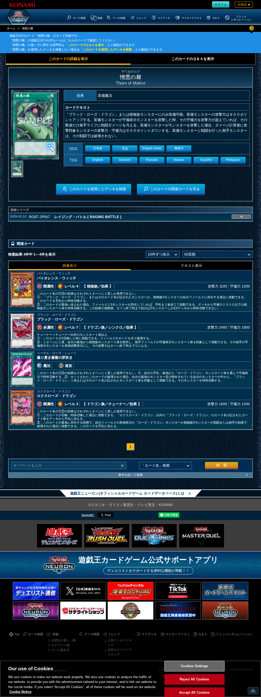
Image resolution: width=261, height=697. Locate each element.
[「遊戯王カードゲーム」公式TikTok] (178, 591)
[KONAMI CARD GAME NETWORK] (36, 611)
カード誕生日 (60, 650)
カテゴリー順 (60, 645)
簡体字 (179, 148)
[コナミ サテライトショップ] (83, 611)
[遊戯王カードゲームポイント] (225, 591)
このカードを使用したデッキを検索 (107, 49)
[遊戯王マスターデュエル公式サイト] (202, 535)
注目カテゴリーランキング (120, 652)
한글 (125, 148)
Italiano (179, 160)
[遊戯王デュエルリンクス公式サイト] (154, 535)
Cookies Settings (194, 666)
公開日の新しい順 (63, 640)
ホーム (11, 28)
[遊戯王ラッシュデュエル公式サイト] (107, 535)
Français (152, 160)
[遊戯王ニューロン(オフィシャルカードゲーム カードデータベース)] (18, 17)
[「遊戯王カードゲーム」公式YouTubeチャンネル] (130, 591)
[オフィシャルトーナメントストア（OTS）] (130, 611)
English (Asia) (152, 148)
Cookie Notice (20, 692)
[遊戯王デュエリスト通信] (36, 591)
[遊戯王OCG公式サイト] (59, 535)
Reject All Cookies (194, 679)
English (98, 160)
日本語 (97, 148)
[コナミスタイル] (178, 611)
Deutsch (124, 160)
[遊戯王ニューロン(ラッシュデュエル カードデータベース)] (225, 611)
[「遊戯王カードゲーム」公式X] (83, 591)
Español (206, 160)
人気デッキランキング (120, 643)
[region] (130, 678)
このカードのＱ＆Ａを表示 (86, 45)
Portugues (233, 160)
